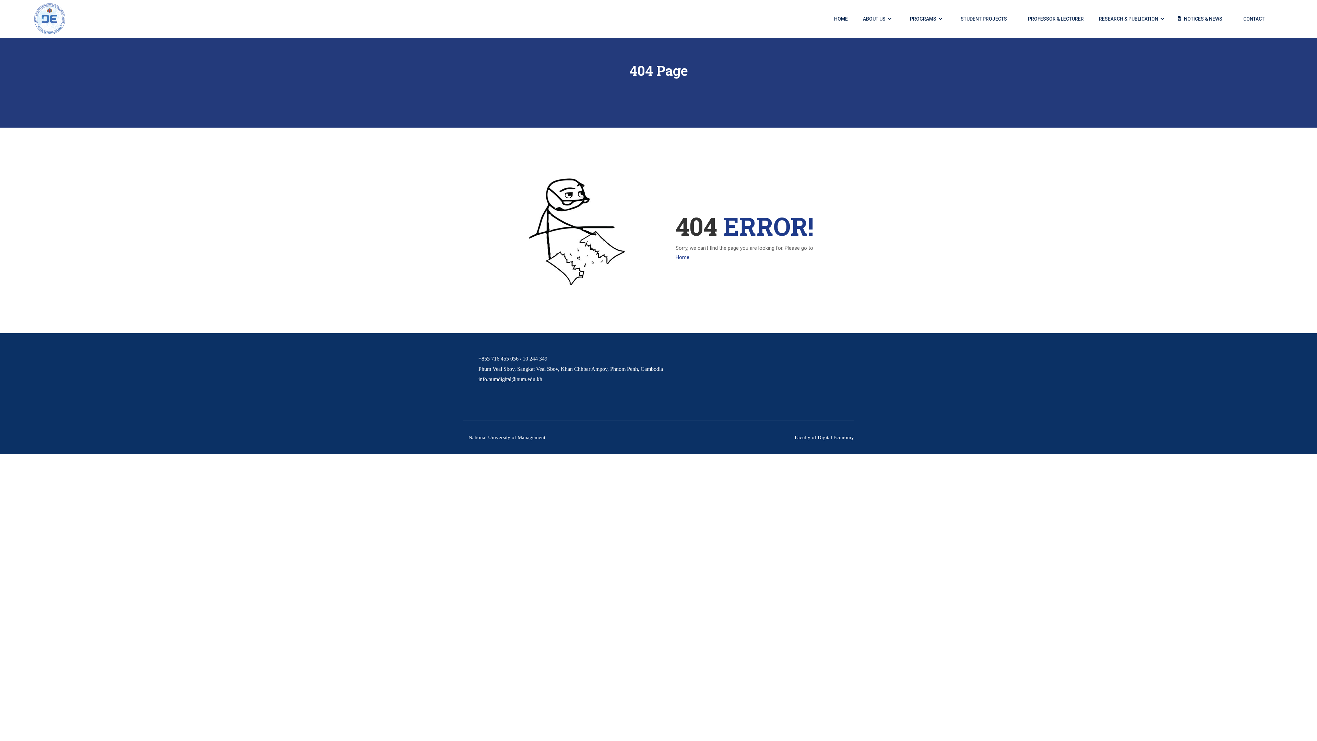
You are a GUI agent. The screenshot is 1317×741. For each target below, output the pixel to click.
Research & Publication (1128, 19)
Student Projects (984, 19)
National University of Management (506, 437)
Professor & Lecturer (1056, 19)
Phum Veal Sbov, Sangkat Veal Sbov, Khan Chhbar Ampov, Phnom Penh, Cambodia (570, 369)
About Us (874, 19)
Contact (1254, 19)
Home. (683, 257)
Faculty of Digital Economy (824, 437)
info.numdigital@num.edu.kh (510, 379)
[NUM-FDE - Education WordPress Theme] (49, 18)
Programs (923, 19)
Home (841, 19)
